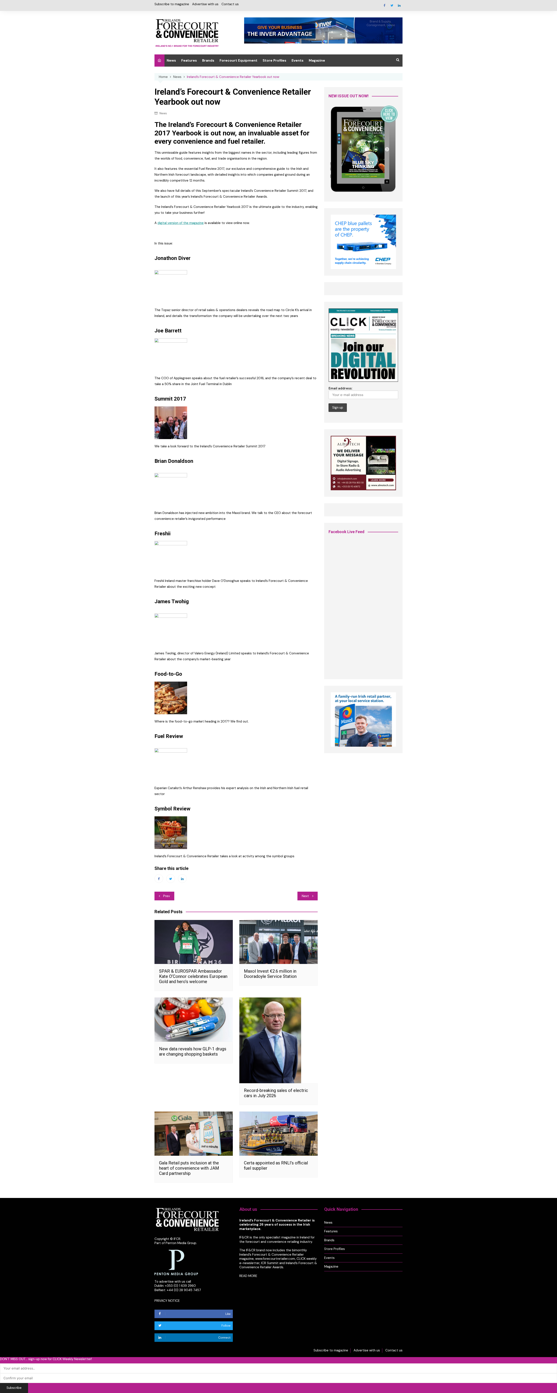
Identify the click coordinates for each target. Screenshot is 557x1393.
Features (189, 60)
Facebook (384, 5)
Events (298, 60)
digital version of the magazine (181, 223)
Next (305, 896)
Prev (166, 896)
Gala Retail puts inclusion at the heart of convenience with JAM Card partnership (189, 1168)
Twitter (392, 5)
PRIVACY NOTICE (167, 1301)
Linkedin (399, 5)
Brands (208, 60)
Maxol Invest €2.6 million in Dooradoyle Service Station (270, 974)
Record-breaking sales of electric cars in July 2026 (276, 1093)
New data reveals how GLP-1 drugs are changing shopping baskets (192, 1051)
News (171, 60)
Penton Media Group (181, 1243)
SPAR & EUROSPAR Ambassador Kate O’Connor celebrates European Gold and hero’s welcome (193, 976)
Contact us (230, 4)
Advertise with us (205, 4)
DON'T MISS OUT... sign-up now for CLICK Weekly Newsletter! (46, 1359)
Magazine (317, 60)
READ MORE (248, 1276)
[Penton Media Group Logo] (176, 1262)
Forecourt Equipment (238, 60)
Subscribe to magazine (171, 4)
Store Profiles (274, 60)
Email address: (340, 388)
